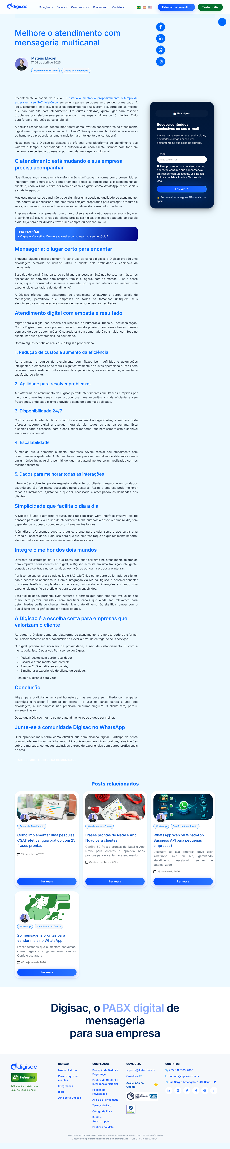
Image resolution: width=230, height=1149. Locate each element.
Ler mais (47, 881)
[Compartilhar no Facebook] (160, 26)
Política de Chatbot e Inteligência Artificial (105, 1082)
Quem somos (79, 7)
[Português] (139, 7)
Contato (117, 7)
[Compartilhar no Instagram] (160, 61)
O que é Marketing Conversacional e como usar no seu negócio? (64, 236)
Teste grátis (210, 7)
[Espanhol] (144, 7)
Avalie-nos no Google (135, 1084)
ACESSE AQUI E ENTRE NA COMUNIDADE (47, 760)
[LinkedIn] (168, 1090)
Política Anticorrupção (101, 1119)
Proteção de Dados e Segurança (105, 1072)
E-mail (161, 154)
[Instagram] (177, 1090)
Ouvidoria (132, 1076)
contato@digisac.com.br (184, 1076)
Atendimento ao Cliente (45, 70)
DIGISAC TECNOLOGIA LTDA (87, 1135)
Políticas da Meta (103, 1126)
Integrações (65, 1085)
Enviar (180, 188)
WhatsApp (161, 826)
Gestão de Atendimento (76, 70)
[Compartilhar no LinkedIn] (160, 38)
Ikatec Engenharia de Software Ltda (109, 1138)
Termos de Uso (101, 1105)
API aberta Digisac (69, 1097)
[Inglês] (150, 7)
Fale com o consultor (176, 7)
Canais (61, 7)
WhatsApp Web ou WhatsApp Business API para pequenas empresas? (178, 840)
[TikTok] (213, 1090)
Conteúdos (99, 7)
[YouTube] (204, 1090)
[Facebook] (186, 1090)
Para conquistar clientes (68, 1078)
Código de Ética (102, 1111)
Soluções (44, 7)
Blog (61, 1091)
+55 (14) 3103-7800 (181, 1070)
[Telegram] (195, 1090)
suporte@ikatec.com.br (140, 1070)
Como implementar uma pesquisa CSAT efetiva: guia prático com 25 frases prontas (46, 840)
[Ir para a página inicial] (17, 7)
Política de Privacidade (171, 177)
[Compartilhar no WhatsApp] (160, 50)
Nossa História (67, 1070)
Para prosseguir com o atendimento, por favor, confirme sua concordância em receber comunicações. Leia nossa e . (181, 173)
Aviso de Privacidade (105, 1099)
